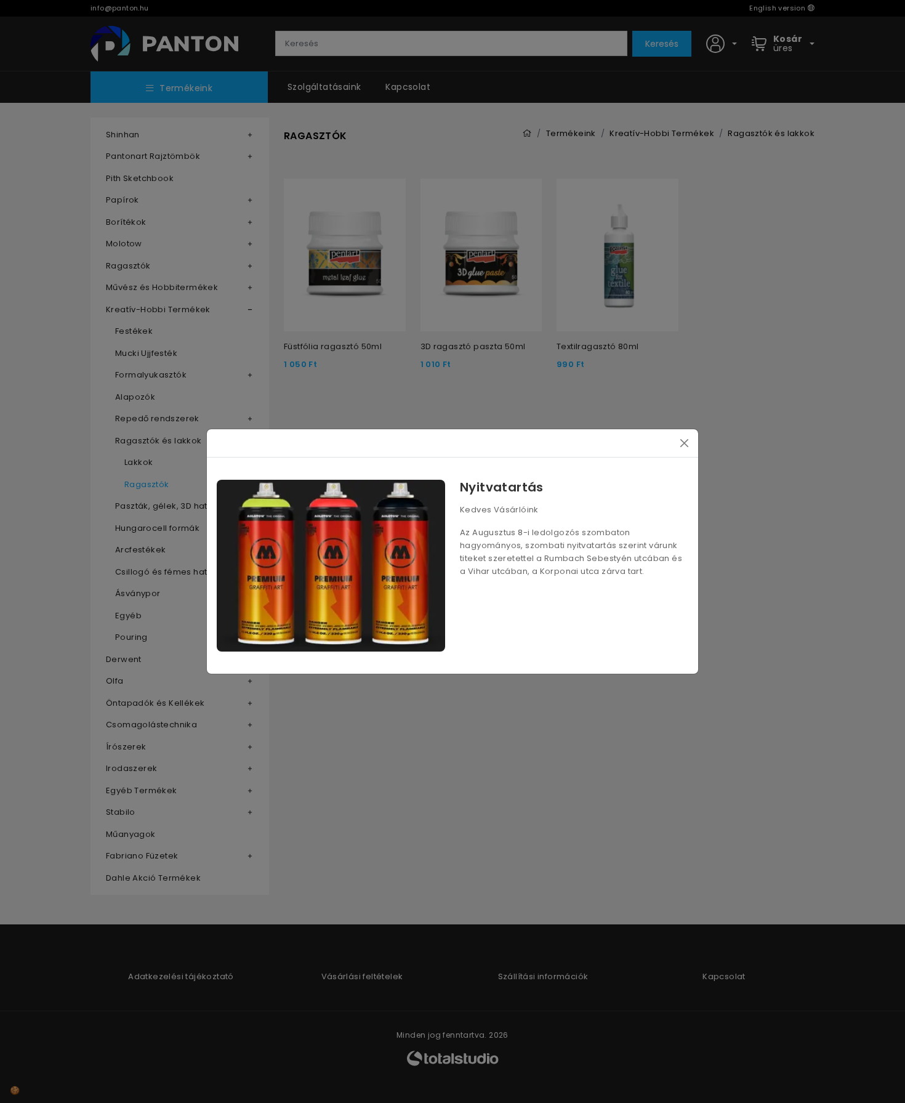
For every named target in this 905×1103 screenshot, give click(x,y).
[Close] (684, 443)
